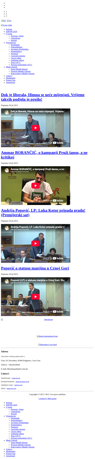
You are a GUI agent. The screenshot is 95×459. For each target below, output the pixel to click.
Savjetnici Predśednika (20, 49)
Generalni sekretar (18, 56)
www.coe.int (16, 378)
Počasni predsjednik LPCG (21, 65)
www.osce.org (11, 388)
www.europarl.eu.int (22, 382)
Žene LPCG (16, 62)
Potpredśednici (16, 47)
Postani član (10, 80)
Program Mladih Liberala (21, 71)
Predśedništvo (16, 51)
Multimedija (10, 78)
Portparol (14, 54)
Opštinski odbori (17, 60)
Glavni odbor (16, 58)
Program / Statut (17, 36)
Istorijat (14, 40)
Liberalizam (15, 38)
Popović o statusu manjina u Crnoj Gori (35, 268)
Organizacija (11, 43)
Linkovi (9, 76)
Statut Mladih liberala (19, 69)
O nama (9, 34)
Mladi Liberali (11, 67)
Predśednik (15, 45)
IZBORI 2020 (11, 31)
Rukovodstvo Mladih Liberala (22, 74)
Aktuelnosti (10, 82)
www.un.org (18, 385)
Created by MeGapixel (47, 399)
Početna (9, 29)
